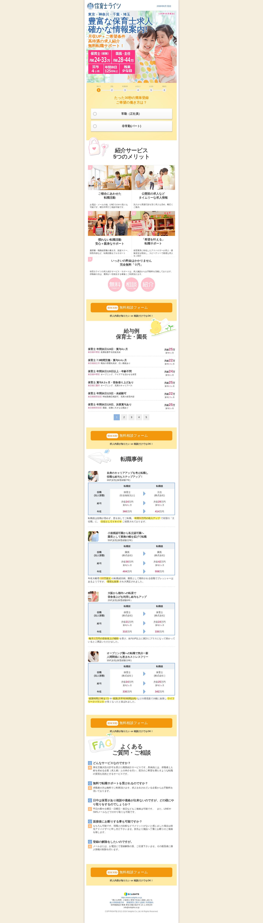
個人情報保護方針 (117, 902)
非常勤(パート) (131, 126)
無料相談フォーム (127, 307)
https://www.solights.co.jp (131, 897)
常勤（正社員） (131, 113)
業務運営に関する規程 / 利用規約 (139, 902)
